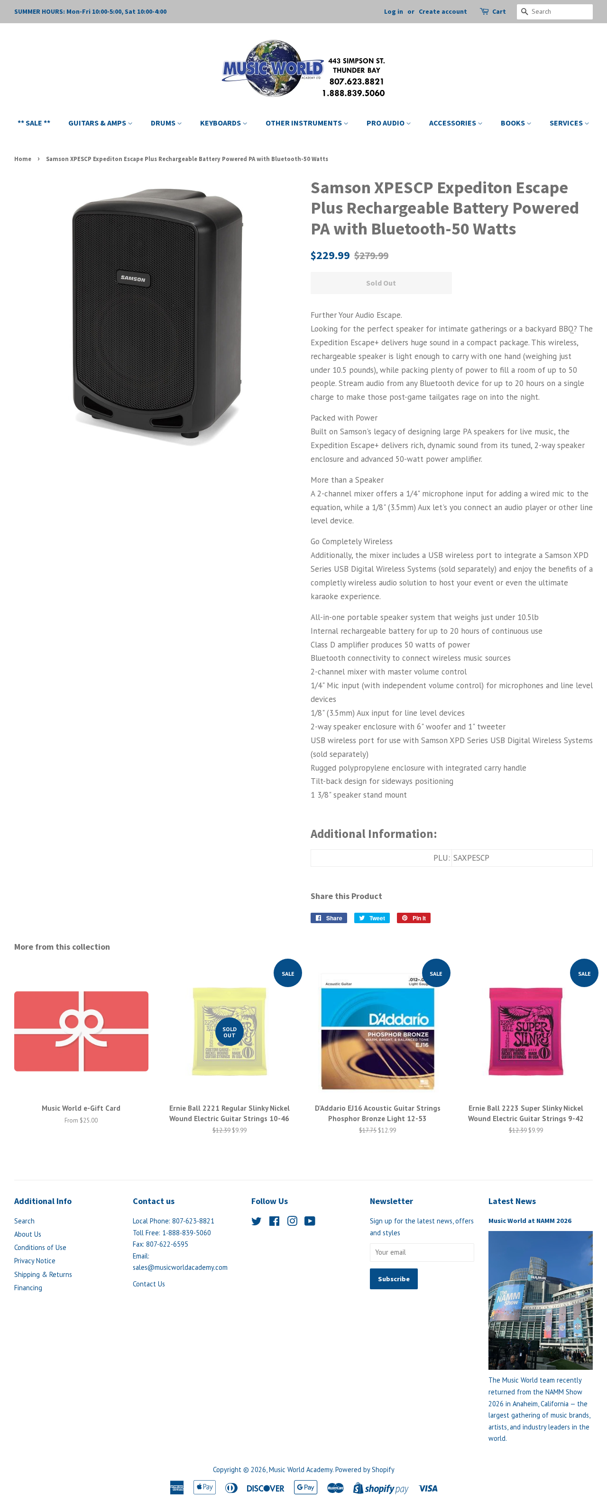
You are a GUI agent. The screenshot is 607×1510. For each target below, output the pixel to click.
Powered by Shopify (365, 1469)
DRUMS (164, 122)
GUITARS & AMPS (98, 122)
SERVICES (567, 122)
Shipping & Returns (43, 1274)
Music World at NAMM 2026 (529, 1220)
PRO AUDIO (386, 122)
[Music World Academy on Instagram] (292, 1222)
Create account (443, 11)
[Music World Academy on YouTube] (309, 1222)
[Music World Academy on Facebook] (274, 1222)
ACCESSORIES (453, 122)
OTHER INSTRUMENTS (304, 122)
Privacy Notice (34, 1260)
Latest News (512, 1200)
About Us (27, 1234)
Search (24, 1220)
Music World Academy (300, 1469)
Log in (393, 11)
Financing (28, 1287)
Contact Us (149, 1283)
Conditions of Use (40, 1247)
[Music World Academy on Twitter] (256, 1222)
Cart (499, 11)
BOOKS (513, 122)
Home (22, 158)
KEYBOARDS (221, 122)
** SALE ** (34, 122)
